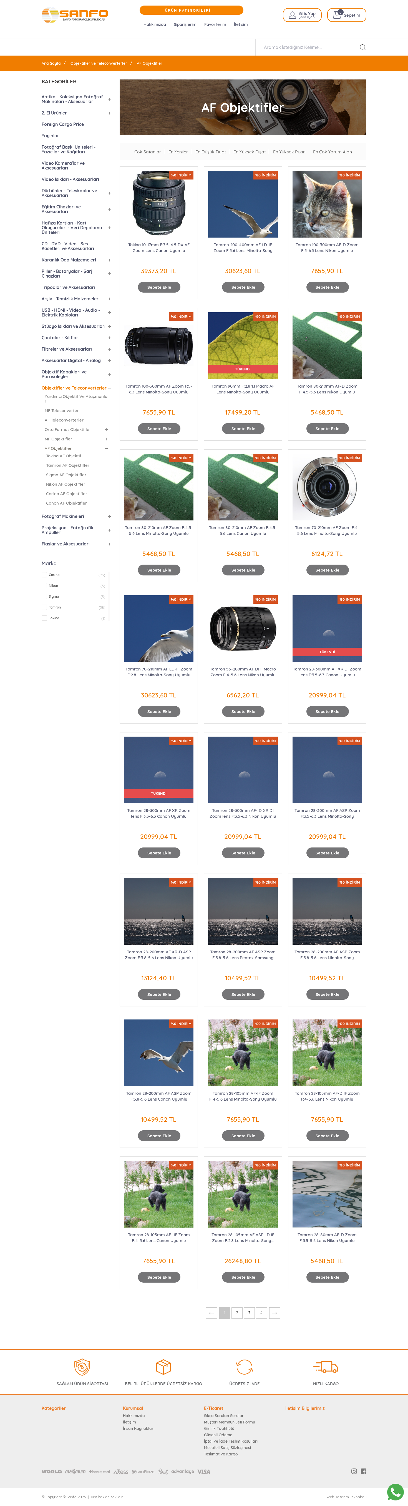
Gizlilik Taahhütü (219, 1428)
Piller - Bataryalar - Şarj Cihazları (67, 273)
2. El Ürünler (54, 113)
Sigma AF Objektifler (66, 474)
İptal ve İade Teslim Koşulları (231, 1441)
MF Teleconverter (62, 410)
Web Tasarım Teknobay (346, 1497)
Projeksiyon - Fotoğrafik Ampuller (67, 530)
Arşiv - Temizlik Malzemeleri (71, 298)
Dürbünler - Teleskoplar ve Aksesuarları (69, 193)
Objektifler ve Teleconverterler (98, 63)
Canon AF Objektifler (66, 503)
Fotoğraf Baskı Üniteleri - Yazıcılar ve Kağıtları (68, 149)
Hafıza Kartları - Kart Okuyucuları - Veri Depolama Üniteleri (72, 227)
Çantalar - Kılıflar (60, 337)
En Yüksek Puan (289, 151)
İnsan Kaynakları (138, 1428)
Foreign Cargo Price (63, 124)
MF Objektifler (58, 439)
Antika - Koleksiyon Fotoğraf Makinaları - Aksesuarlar (72, 99)
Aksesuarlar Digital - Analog (71, 360)
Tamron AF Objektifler (67, 465)
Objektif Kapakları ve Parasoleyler (64, 374)
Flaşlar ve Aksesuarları (66, 544)
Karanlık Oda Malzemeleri (69, 260)
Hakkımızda (154, 24)
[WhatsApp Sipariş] (395, 1492)
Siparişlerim (185, 24)
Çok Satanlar (147, 151)
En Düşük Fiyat (210, 151)
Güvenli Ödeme (218, 1434)
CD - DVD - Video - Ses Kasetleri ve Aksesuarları (68, 246)
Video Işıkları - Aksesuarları (70, 179)
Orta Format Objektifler (68, 429)
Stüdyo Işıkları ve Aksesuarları (73, 326)
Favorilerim (215, 24)
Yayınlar (50, 135)
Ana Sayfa (51, 63)
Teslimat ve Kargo (221, 1454)
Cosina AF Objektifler (66, 493)
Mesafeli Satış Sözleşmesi (227, 1447)
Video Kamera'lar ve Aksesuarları (63, 165)
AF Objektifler (149, 63)
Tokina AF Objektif (63, 455)
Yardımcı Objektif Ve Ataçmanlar (76, 399)
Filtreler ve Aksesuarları (67, 349)
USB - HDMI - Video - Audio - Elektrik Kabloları (71, 312)
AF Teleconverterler (64, 420)
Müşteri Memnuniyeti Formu (229, 1422)
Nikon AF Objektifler (65, 484)
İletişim (241, 24)
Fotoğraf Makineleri (63, 516)
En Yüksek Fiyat (249, 151)
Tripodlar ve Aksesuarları (68, 287)
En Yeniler (178, 151)
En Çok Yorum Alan (332, 151)
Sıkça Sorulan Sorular (224, 1415)
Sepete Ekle (159, 287)
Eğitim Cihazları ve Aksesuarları (61, 209)
